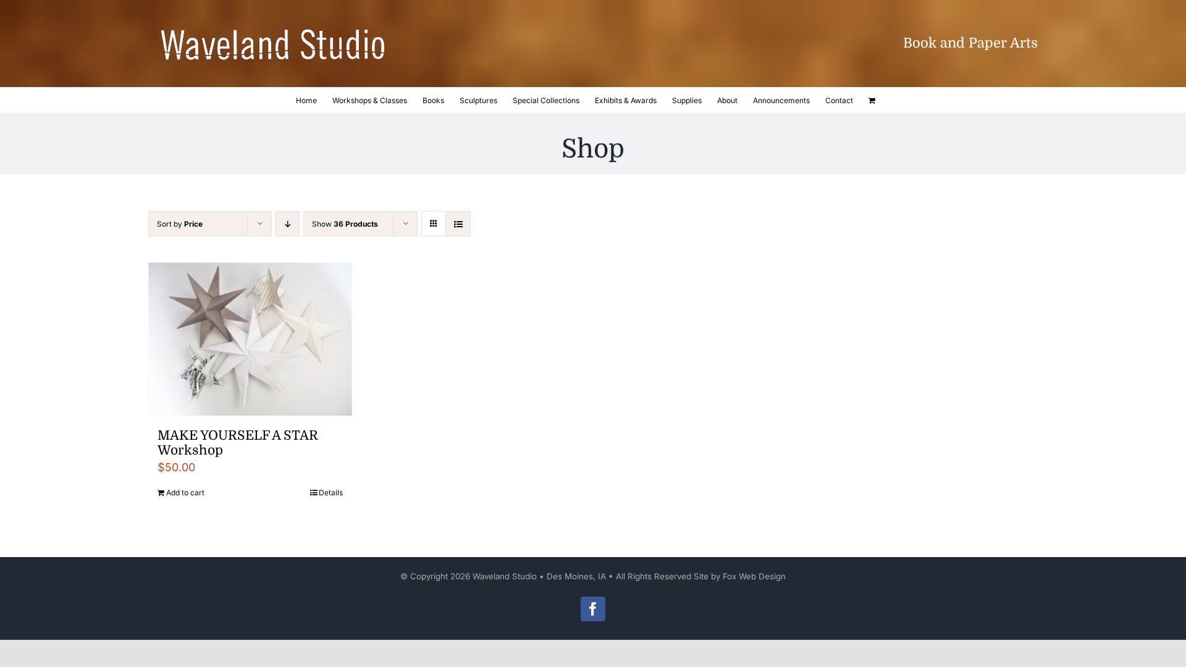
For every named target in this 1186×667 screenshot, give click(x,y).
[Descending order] (287, 224)
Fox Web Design (754, 576)
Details (331, 492)
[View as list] (458, 224)
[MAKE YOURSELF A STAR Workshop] (250, 339)
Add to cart (185, 492)
